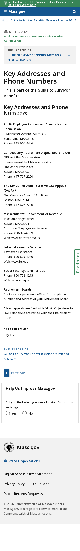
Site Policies (40, 483)
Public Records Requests (23, 493)
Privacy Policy (14, 483)
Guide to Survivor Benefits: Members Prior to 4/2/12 (43, 20)
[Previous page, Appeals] (6, 373)
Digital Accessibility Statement (28, 474)
